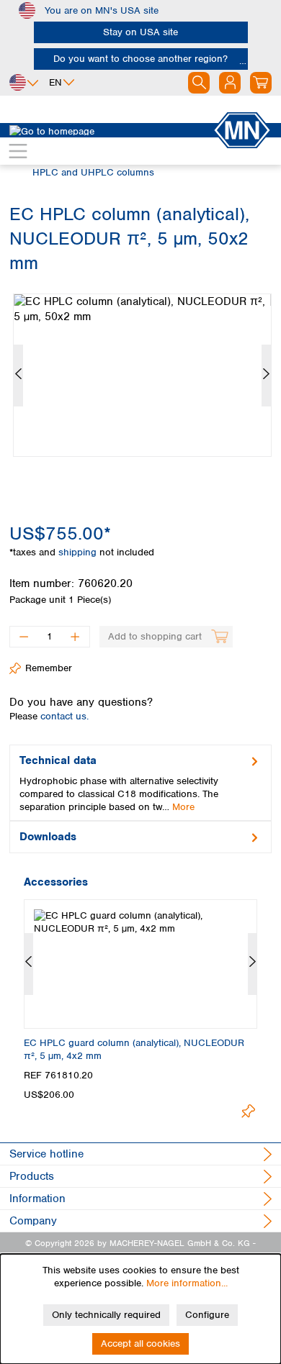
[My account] (230, 83)
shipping (78, 552)
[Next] (266, 375)
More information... (187, 1283)
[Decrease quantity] (23, 636)
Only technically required (106, 1315)
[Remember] (248, 1111)
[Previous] (18, 375)
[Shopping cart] (261, 83)
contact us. (64, 716)
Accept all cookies (140, 1343)
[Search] (199, 83)
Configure (207, 1315)
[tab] (140, 783)
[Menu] (18, 151)
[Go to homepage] (111, 130)
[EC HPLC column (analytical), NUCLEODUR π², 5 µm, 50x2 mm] (142, 375)
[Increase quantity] (75, 636)
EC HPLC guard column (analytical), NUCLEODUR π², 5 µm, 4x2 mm (134, 1049)
